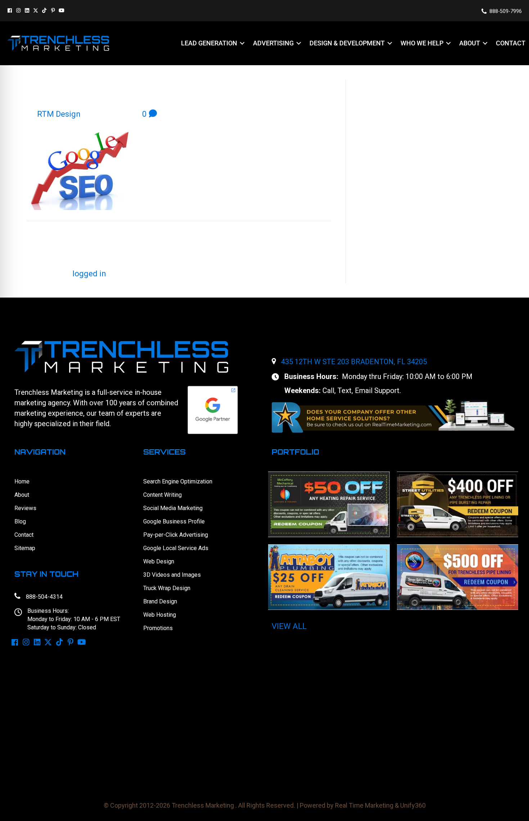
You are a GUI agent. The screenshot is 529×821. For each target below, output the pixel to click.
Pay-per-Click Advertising (175, 534)
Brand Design (160, 601)
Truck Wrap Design (166, 588)
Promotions (158, 628)
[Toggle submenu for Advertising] (298, 43)
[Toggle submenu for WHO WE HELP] (448, 43)
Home (22, 481)
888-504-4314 (44, 596)
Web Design (158, 561)
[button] (9, 10)
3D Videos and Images (172, 574)
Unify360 (413, 805)
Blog (20, 521)
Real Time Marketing (364, 805)
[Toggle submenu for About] (485, 43)
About (21, 494)
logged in (89, 273)
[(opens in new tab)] (393, 415)
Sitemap (24, 548)
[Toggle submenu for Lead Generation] (242, 43)
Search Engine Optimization (177, 481)
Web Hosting (159, 614)
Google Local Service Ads (175, 548)
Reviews (25, 508)
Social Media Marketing (173, 508)
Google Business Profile (174, 521)
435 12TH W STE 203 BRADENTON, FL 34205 (354, 361)
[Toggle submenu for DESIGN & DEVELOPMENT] (389, 43)
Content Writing (162, 494)
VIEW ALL (289, 626)
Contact (23, 534)
